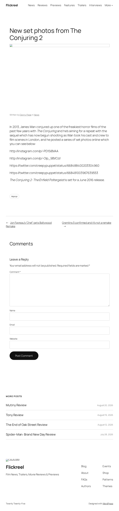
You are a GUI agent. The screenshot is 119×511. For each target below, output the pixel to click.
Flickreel (12, 5)
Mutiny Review (16, 405)
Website (13, 338)
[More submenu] (112, 5)
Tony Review (14, 415)
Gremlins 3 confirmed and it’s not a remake (86, 222)
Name (12, 310)
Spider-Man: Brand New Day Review (31, 434)
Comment (15, 271)
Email (12, 324)
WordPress (108, 503)
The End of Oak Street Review (26, 424)
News (36, 114)
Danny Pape (25, 114)
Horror (14, 196)
